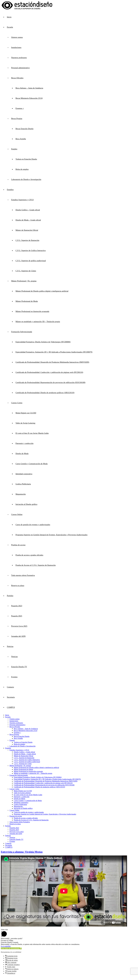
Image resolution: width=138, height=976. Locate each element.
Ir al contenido (6, 946)
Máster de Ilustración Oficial (27, 230)
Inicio (9, 17)
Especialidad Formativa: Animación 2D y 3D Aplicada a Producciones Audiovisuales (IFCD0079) (54, 352)
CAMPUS (11, 707)
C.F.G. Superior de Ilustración (27, 240)
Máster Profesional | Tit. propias (23, 281)
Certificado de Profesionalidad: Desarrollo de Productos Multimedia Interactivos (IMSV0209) (52, 362)
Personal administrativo (20, 68)
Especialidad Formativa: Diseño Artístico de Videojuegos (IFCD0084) (43, 342)
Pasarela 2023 (16, 606)
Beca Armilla (21, 139)
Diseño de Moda (22, 453)
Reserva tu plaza (17, 585)
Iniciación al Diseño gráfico (26, 504)
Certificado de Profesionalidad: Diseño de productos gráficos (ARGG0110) (45, 393)
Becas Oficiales (17, 78)
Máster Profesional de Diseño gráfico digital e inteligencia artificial (42, 291)
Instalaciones (16, 47)
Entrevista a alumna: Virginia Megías (22, 851)
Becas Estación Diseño (24, 129)
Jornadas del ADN (18, 636)
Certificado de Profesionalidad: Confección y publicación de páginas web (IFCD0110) (49, 372)
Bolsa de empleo (22, 169)
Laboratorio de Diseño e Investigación (26, 179)
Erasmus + (20, 108)
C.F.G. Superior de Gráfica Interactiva (31, 250)
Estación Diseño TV (19, 667)
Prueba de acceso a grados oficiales (29, 555)
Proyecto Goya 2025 (19, 626)
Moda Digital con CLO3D (26, 413)
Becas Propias (16, 118)
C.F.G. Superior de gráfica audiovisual (31, 261)
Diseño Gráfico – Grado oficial (28, 210)
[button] (11, 948)
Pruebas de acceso (18, 545)
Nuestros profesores (19, 57)
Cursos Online (16, 514)
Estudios (10, 189)
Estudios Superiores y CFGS (22, 200)
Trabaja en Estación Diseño (26, 159)
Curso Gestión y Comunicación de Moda (32, 464)
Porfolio (10, 596)
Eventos (14, 677)
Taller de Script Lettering (25, 423)
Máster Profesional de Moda (27, 301)
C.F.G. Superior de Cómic (26, 271)
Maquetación (21, 494)
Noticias (10, 646)
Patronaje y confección (24, 443)
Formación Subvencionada (21, 332)
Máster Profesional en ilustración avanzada (32, 311)
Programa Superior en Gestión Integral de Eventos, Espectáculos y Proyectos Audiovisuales (51, 535)
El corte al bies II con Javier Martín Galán (32, 433)
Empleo (14, 149)
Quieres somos (17, 37)
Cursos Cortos (16, 403)
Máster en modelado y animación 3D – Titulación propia (38, 321)
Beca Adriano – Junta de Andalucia (29, 88)
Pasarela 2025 (16, 616)
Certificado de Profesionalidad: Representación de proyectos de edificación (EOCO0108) (50, 382)
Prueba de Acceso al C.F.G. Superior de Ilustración (36, 565)
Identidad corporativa (24, 474)
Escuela (10, 27)
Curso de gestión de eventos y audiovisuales (33, 524)
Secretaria (11, 697)
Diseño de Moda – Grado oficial (28, 220)
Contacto (10, 687)
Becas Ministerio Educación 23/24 (29, 98)
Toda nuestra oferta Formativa (23, 575)
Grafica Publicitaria (23, 484)
